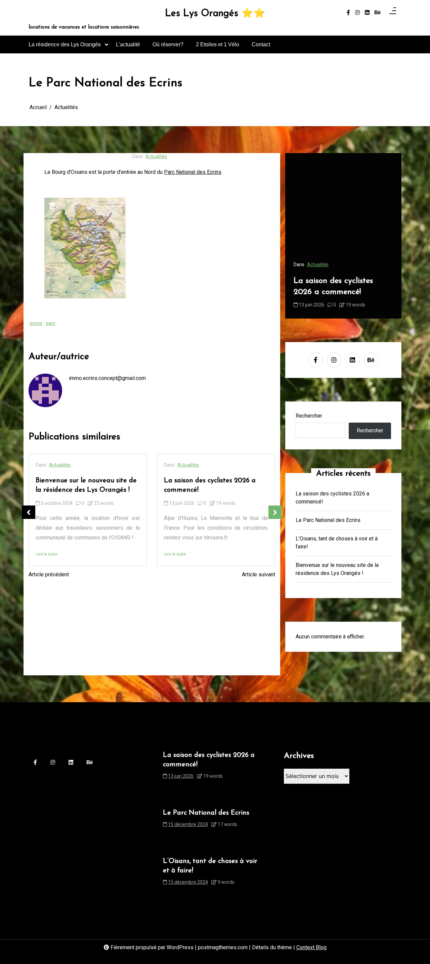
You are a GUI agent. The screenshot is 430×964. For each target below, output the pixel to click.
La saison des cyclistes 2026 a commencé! (210, 485)
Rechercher (309, 416)
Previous (28, 512)
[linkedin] (367, 13)
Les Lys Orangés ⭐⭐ (215, 13)
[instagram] (357, 13)
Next (275, 512)
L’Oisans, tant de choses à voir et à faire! (337, 542)
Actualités (156, 156)
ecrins (36, 323)
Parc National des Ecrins (192, 172)
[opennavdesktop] (392, 12)
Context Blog (311, 947)
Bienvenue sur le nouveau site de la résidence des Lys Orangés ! (86, 485)
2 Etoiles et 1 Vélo (217, 44)
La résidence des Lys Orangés (65, 44)
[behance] (378, 13)
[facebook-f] (348, 13)
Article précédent (49, 574)
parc (50, 323)
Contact (261, 44)
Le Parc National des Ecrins (328, 520)
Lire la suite (46, 554)
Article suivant (258, 574)
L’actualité (128, 44)
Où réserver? (168, 44)
